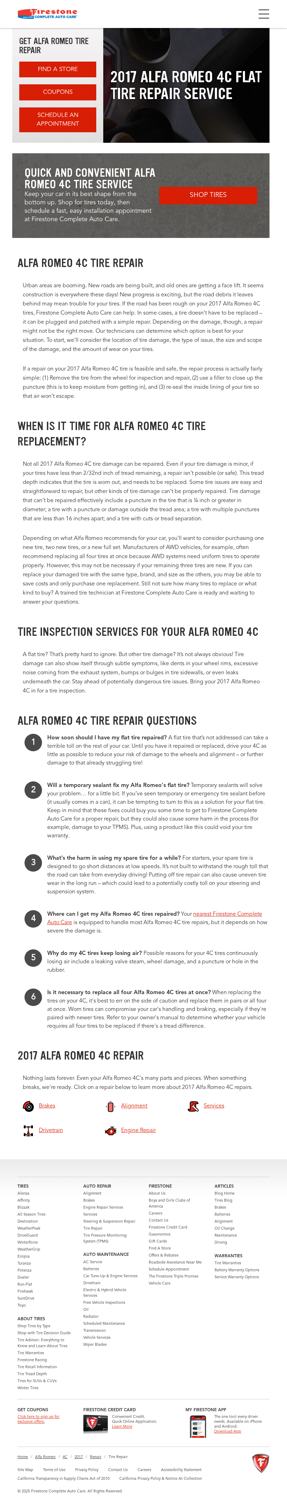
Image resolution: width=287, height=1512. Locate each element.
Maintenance (226, 1236)
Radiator (91, 1317)
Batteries (91, 1269)
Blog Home (224, 1194)
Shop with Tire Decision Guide (44, 1333)
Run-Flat (25, 1285)
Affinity (24, 1201)
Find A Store (58, 69)
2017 (79, 1457)
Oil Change (224, 1229)
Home (23, 1457)
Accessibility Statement (181, 1470)
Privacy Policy (86, 1470)
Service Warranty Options (237, 1277)
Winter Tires (28, 1388)
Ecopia (24, 1257)
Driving (221, 1243)
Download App (227, 1432)
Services (90, 1215)
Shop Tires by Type (34, 1326)
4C (65, 1457)
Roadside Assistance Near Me (175, 1263)
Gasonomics (159, 1235)
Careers (155, 1214)
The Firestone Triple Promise (173, 1277)
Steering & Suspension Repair (109, 1222)
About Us (157, 1194)
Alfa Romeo (45, 1457)
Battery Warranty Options (237, 1270)
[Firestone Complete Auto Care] (47, 14)
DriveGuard (28, 1236)
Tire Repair (93, 1229)
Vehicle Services (97, 1338)
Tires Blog (223, 1201)
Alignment (92, 1194)
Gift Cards (158, 1242)
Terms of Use (54, 1470)
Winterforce (28, 1243)
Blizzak (23, 1208)
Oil (86, 1310)
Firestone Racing (32, 1360)
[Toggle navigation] (264, 14)
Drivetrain (91, 1283)
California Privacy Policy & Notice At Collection (160, 1479)
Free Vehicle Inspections (104, 1303)
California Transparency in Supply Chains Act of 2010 (64, 1479)
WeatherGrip (29, 1250)
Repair (96, 1457)
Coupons (57, 92)
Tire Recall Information (37, 1367)
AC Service (92, 1262)
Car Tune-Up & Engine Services (110, 1276)
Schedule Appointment (169, 1270)
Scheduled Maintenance (104, 1324)
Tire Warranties (31, 1353)
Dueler (23, 1278)
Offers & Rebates (163, 1256)
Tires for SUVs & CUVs (37, 1381)
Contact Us (158, 1221)
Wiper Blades (95, 1345)
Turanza (24, 1264)
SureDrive (26, 1299)
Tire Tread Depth (32, 1374)
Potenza (24, 1271)
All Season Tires (32, 1215)
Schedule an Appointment (58, 119)
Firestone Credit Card (168, 1228)
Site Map (25, 1470)
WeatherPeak (29, 1229)
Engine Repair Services (103, 1208)
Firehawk (25, 1292)
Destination (28, 1222)
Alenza (23, 1194)
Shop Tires (208, 195)
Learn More (122, 1427)
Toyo (22, 1306)
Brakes (89, 1201)
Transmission (94, 1331)
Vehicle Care (159, 1284)
